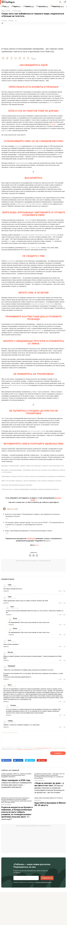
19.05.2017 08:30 (14, 707)
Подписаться (47, 878)
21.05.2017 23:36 (17, 620)
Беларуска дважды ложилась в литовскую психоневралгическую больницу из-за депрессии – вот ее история (49, 788)
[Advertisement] (34, 566)
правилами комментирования (24, 749)
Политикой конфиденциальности (43, 882)
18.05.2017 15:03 (12, 654)
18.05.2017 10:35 (12, 586)
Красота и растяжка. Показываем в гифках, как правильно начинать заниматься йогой (32, 515)
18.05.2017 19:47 (12, 686)
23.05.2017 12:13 (12, 722)
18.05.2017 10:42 (12, 598)
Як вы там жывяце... (6, 804)
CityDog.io (4, 20)
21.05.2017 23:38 (17, 630)
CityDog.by (31, 539)
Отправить (58, 753)
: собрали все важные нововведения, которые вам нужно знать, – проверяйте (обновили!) (16, 783)
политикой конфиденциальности (43, 748)
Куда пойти (37, 800)
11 (16, 20)
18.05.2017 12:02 (12, 642)
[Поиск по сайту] (60, 2)
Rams (37, 545)
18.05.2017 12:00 (14, 608)
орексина (52, 124)
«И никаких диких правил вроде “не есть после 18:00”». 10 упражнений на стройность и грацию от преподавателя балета (34, 523)
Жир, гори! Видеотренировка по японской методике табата (28, 530)
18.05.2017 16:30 (12, 667)
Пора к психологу (39, 780)
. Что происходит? (17, 813)
